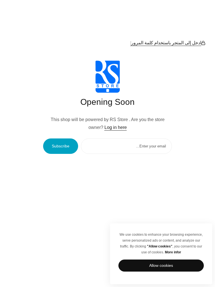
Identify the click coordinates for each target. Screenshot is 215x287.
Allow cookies (161, 265)
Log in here (115, 127)
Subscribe (60, 146)
